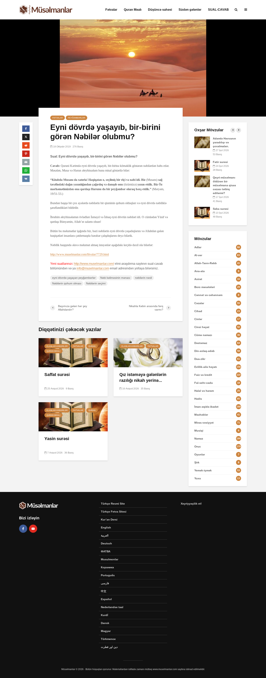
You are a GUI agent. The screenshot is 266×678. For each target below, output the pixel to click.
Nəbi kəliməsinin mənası (115, 277)
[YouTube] (33, 529)
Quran (91, 346)
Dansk (105, 623)
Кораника (107, 567)
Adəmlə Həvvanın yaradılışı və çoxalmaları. (224, 142)
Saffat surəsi (57, 374)
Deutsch (106, 543)
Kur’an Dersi (109, 519)
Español (106, 599)
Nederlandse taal (112, 607)
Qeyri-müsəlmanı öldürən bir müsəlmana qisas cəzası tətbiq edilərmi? (224, 185)
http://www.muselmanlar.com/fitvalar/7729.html (79, 254)
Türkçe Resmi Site (113, 503)
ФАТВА (105, 551)
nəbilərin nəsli (143, 277)
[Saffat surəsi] (73, 352)
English (106, 527)
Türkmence (108, 639)
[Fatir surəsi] (202, 165)
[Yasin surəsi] (73, 416)
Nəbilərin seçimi (96, 283)
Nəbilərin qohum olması (66, 283)
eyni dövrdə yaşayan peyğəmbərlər (74, 277)
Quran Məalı (132, 9)
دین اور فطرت (109, 646)
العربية (104, 535)
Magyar (106, 631)
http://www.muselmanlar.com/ (94, 263)
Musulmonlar (109, 559)
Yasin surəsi (56, 438)
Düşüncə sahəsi (160, 9)
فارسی (105, 583)
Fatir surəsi (220, 162)
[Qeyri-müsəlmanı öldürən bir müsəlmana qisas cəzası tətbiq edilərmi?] (202, 181)
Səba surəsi (220, 208)
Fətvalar (111, 9)
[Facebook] (23, 529)
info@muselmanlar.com (93, 268)
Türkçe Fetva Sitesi (113, 511)
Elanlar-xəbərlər (57, 346)
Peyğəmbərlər (76, 118)
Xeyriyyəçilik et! (191, 503)
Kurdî (104, 615)
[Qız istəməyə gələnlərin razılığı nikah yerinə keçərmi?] (148, 352)
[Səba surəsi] (202, 212)
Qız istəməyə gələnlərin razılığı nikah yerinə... (142, 377)
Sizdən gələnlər (190, 9)
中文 (103, 591)
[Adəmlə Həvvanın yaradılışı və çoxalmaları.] (202, 142)
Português (108, 575)
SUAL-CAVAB (218, 9)
